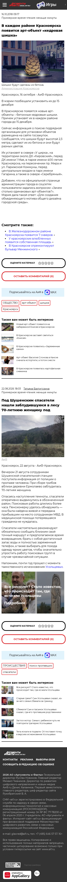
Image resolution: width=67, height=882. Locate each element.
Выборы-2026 (45, 759)
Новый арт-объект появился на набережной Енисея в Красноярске (35, 325)
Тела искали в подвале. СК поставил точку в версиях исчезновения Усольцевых (39, 733)
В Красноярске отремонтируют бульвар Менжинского (29, 247)
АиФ (4, 459)
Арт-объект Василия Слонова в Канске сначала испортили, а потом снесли (37, 358)
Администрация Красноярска (20, 88)
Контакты (10, 759)
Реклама (26, 759)
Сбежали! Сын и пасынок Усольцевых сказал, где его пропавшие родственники (38, 710)
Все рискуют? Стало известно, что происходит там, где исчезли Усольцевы (32, 591)
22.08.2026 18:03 (11, 388)
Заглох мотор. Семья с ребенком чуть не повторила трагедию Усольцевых (38, 722)
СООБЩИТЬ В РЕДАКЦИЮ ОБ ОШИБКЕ (28, 764)
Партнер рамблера (32, 865)
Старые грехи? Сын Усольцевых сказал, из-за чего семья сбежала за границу (39, 699)
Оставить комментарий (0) (34, 276)
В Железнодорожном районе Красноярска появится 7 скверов (29, 233)
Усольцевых (54, 566)
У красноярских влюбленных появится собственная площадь (28, 240)
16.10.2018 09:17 (10, 14)
